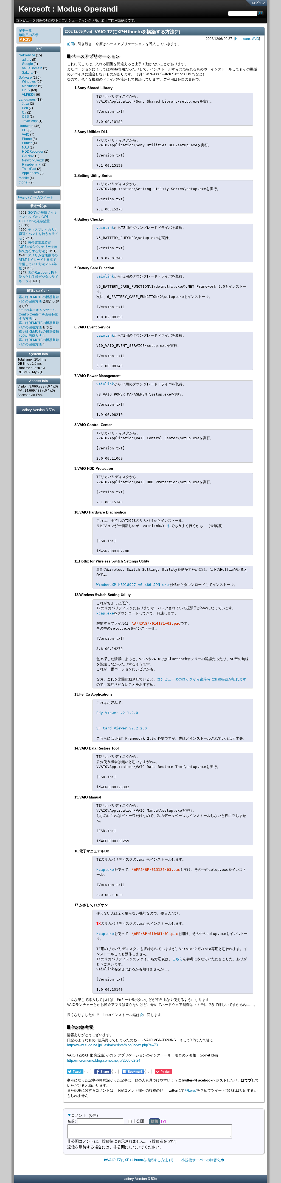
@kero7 (190, 1090)
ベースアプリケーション (95, 56)
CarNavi (28, 156)
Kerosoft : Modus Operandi (68, 9)
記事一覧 (25, 30)
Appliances (30, 173)
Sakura (27, 73)
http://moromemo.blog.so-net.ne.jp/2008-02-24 (103, 1060)
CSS (25, 117)
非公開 (138, 1121)
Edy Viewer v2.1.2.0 (117, 713)
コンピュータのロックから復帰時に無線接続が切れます (201, 679)
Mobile (24, 178)
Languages (27, 99)
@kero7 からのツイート (35, 197)
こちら (177, 959)
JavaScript (30, 121)
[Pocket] (163, 1071)
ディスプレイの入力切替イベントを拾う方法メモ (38, 234)
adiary (26, 60)
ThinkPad (29, 169)
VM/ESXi (28, 95)
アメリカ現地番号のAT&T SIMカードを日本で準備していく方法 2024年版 (38, 261)
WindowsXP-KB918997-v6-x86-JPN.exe (132, 585)
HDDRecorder (32, 151)
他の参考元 (82, 1027)
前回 (70, 44)
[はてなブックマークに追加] (133, 1071)
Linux (26, 90)
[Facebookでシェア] (102, 1071)
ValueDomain (32, 68)
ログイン (258, 3)
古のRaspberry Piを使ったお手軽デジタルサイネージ (38, 277)
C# (24, 112)
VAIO (255, 39)
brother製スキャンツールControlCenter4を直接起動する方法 (38, 314)
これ (167, 526)
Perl (25, 108)
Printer (27, 143)
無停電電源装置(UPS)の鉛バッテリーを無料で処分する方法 (38, 247)
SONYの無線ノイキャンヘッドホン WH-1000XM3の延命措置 (38, 217)
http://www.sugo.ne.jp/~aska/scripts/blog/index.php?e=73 (112, 1045)
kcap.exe (105, 613)
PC (24, 130)
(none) (24, 182)
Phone (27, 139)
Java (25, 104)
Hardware (242, 39)
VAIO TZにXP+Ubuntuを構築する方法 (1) (140, 1160)
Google (27, 64)
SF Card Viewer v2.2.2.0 (121, 728)
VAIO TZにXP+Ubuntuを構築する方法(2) (137, 31)
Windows (29, 82)
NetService (27, 55)
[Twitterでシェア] (75, 1071)
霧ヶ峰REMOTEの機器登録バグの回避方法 (39, 299)
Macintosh (29, 86)
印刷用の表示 (28, 35)
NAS (25, 147)
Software (25, 77)
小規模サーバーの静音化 (201, 1160)
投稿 (154, 1121)
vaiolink (105, 228)
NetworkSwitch (33, 160)
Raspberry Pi (31, 164)
